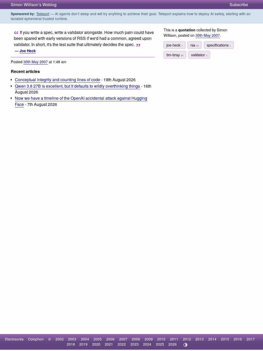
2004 (85, 338)
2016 (238, 338)
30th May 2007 (35, 61)
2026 (172, 344)
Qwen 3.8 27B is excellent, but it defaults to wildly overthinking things (77, 86)
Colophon (36, 338)
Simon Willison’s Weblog (34, 4)
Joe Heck (28, 50)
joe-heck (174, 45)
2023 (134, 344)
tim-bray (174, 54)
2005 (97, 338)
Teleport (42, 13)
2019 (83, 344)
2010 (161, 338)
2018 (71, 344)
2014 (212, 338)
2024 (147, 344)
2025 (160, 344)
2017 (251, 338)
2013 (199, 338)
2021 (109, 344)
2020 (96, 344)
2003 (72, 338)
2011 (174, 338)
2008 (136, 338)
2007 (123, 338)
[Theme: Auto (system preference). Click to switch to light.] (185, 345)
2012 (187, 338)
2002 (59, 338)
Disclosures (14, 338)
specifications (219, 45)
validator (199, 54)
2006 (110, 338)
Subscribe (239, 4)
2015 (225, 338)
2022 (122, 344)
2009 (149, 338)
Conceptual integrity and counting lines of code (57, 79)
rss (194, 45)
